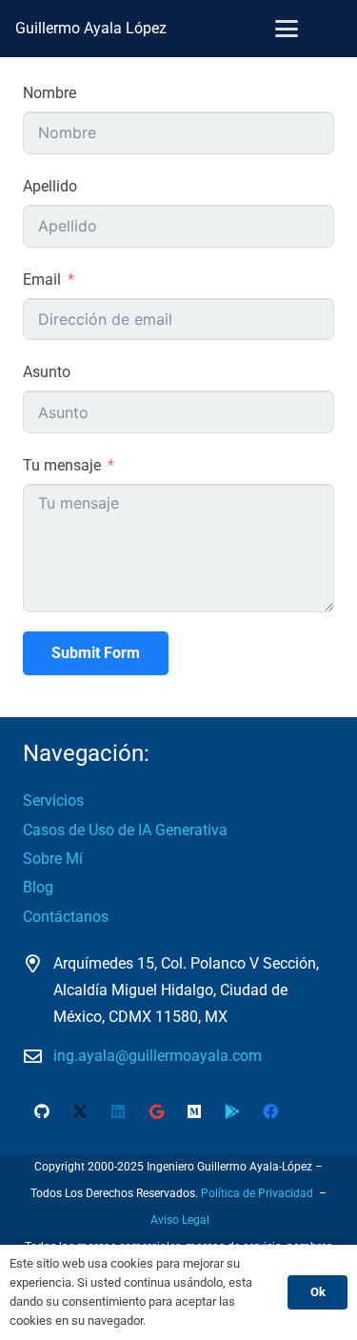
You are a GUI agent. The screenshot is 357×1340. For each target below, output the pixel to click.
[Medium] (194, 1111)
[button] (286, 28)
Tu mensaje (62, 465)
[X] (80, 1111)
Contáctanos (66, 917)
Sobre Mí (53, 859)
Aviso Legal (179, 1220)
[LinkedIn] (118, 1111)
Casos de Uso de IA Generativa (125, 830)
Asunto (46, 372)
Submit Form (95, 653)
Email (42, 279)
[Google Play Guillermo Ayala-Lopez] (232, 1111)
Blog (38, 887)
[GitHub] (42, 1111)
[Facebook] (270, 1111)
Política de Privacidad (257, 1193)
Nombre (49, 93)
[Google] (156, 1111)
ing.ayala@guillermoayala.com (157, 1056)
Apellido (50, 186)
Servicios (53, 800)
